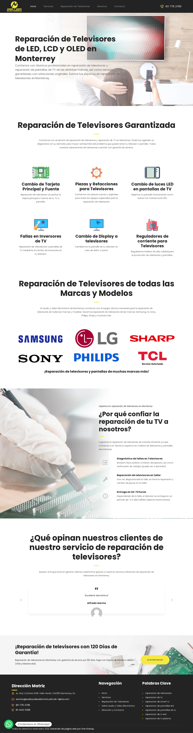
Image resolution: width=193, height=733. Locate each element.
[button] (8, 724)
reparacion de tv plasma (158, 718)
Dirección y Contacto (113, 710)
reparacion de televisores (158, 693)
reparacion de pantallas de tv (160, 710)
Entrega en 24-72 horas (131, 492)
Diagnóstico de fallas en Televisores (140, 458)
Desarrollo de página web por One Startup (72, 728)
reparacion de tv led (155, 714)
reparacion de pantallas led (159, 705)
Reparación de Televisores (115, 701)
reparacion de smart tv (157, 701)
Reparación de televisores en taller (139, 475)
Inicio (104, 693)
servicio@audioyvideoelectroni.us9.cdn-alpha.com (42, 699)
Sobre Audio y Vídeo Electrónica (118, 705)
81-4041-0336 (23, 709)
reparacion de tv (154, 697)
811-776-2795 (23, 705)
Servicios (106, 697)
